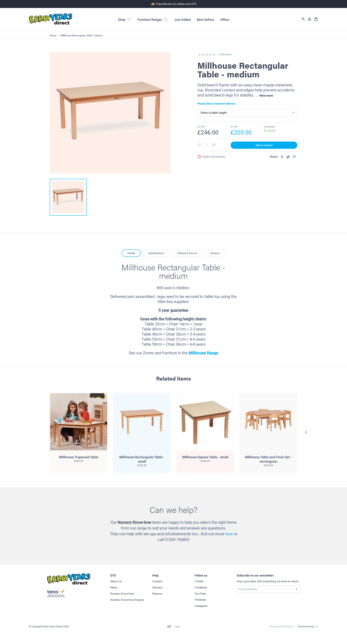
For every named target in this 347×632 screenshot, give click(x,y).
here (229, 534)
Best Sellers (205, 20)
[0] (199, 54)
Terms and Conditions (281, 626)
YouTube (200, 593)
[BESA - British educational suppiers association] (56, 594)
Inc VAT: (201, 126)
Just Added (182, 20)
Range (212, 353)
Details (131, 253)
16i (316, 626)
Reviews (215, 253)
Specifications (156, 253)
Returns (157, 593)
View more (266, 95)
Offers (224, 20)
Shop (122, 20)
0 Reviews (225, 54)
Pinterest (200, 599)
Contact (157, 581)
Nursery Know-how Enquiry (127, 599)
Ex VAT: (234, 126)
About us (116, 581)
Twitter (199, 581)
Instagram (201, 606)
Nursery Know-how (122, 593)
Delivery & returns (187, 253)
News (113, 587)
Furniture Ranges (150, 20)
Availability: (269, 126)
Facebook (201, 587)
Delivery (157, 587)
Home (53, 35)
